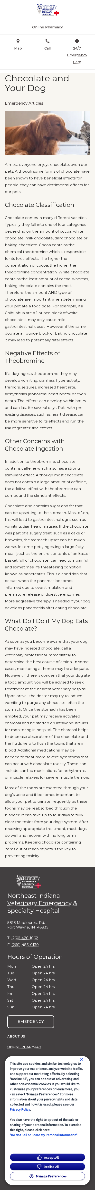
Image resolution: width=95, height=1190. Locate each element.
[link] (47, 10)
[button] (7, 10)
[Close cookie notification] (81, 1059)
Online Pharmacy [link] (24, 1047)
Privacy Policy (20, 1109)
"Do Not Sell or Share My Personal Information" (43, 1135)
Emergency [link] (31, 1021)
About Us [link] (16, 1036)
